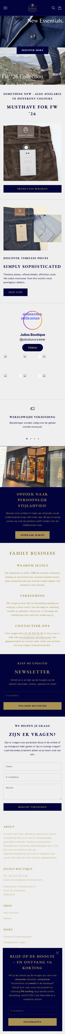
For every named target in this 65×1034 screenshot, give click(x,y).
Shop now (15, 292)
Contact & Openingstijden (17, 936)
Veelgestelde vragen (14, 942)
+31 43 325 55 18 (33, 633)
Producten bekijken (32, 188)
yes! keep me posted (32, 705)
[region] (32, 420)
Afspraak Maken (32, 535)
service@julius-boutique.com (35, 637)
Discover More (33, 50)
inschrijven (33, 1021)
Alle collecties (11, 912)
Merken (7, 918)
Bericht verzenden (32, 807)
